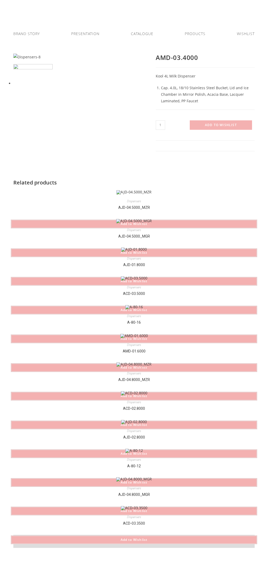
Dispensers (134, 201)
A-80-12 (134, 466)
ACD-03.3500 (134, 523)
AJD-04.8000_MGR (134, 494)
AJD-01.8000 (134, 265)
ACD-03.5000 (134, 293)
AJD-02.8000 (134, 437)
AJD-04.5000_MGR (134, 236)
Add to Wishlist (221, 125)
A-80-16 (134, 322)
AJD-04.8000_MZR (134, 380)
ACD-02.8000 (134, 408)
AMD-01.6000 (134, 351)
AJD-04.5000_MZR (134, 207)
